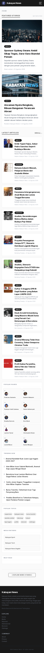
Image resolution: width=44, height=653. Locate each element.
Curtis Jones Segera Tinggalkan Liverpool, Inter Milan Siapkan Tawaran (23, 483)
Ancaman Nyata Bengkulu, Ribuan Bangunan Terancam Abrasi (19, 108)
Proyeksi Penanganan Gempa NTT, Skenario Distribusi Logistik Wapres (26, 243)
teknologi (20, 518)
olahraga (32, 522)
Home (4, 617)
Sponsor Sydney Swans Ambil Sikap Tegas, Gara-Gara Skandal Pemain (22, 53)
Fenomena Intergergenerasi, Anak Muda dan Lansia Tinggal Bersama (27, 195)
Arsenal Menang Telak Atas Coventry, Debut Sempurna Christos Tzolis (27, 342)
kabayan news (19, 514)
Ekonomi (5, 626)
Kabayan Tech (10, 543)
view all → (38, 133)
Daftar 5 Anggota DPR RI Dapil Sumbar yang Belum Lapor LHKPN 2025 (26, 291)
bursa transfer (31, 514)
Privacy (4, 639)
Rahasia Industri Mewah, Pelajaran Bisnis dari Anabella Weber (26, 171)
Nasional (5, 621)
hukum (28, 518)
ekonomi (23, 522)
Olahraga (5, 628)
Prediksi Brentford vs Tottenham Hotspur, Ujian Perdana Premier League (22, 499)
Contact (4, 641)
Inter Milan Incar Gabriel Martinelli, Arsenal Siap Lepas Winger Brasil (23, 468)
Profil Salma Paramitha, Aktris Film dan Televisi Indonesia (25, 367)
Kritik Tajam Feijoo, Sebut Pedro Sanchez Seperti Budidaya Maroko (26, 146)
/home (4, 11)
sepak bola (8, 514)
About (4, 637)
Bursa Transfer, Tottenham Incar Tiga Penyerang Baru (21, 491)
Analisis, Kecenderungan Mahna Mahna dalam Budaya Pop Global (26, 219)
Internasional (6, 624)
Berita (4, 619)
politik (16, 522)
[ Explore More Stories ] (22, 575)
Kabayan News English (12, 548)
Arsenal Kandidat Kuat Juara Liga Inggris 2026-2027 (22, 460)
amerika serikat (9, 518)
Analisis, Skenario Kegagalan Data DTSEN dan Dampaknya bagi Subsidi (27, 267)
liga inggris (8, 522)
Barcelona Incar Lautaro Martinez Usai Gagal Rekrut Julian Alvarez (21, 475)
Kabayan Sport (10, 537)
